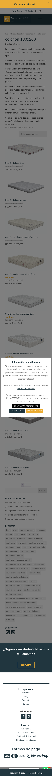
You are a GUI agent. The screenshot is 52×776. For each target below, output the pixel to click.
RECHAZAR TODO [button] (34, 411)
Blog (26, 696)
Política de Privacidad (26, 736)
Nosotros (26, 693)
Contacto (26, 700)
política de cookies (26, 388)
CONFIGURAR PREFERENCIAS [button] (26, 406)
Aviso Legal (26, 729)
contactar (26, 665)
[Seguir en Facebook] (23, 716)
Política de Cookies (26, 732)
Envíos (26, 704)
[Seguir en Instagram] (29, 716)
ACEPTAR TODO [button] (16, 411)
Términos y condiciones (26, 740)
